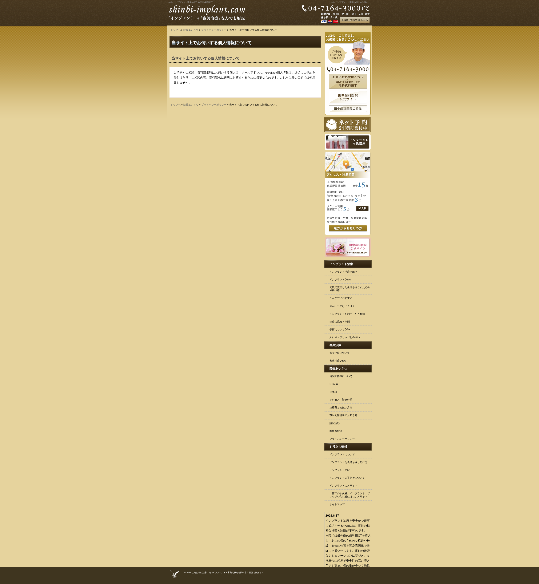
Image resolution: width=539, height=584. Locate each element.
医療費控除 (336, 431)
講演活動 (335, 423)
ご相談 (333, 391)
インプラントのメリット (343, 485)
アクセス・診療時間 (341, 399)
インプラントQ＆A (340, 279)
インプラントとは (340, 470)
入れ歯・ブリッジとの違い (345, 337)
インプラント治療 (341, 264)
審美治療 (335, 345)
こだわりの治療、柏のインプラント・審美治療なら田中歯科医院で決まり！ (227, 572)
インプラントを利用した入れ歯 (347, 313)
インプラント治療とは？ (343, 271)
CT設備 (334, 384)
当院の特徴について (341, 376)
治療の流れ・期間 (340, 321)
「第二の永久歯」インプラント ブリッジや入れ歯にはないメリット (350, 495)
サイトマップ (337, 504)
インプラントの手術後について (347, 477)
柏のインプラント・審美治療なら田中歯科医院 (190, 2)
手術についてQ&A (340, 329)
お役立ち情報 (338, 446)
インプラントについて (342, 454)
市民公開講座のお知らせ (343, 415)
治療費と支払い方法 (341, 407)
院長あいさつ (191, 29)
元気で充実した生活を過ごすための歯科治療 (350, 289)
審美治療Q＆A (338, 360)
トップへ (176, 29)
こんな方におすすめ (341, 298)
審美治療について (340, 352)
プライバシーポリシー (214, 29)
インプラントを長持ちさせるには (348, 462)
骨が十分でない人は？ (342, 306)
